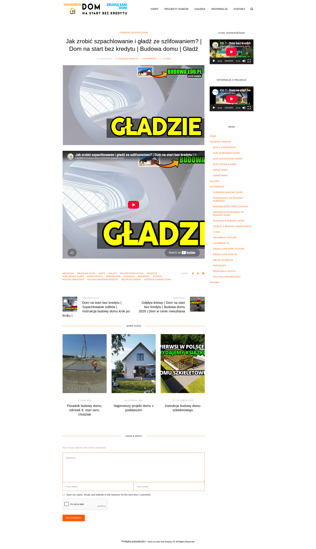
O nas (216, 231)
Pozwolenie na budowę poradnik (227, 199)
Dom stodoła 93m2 (225, 164)
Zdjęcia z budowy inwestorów (232, 226)
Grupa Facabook (223, 259)
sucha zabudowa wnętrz (103, 279)
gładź (113, 273)
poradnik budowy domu (133, 32)
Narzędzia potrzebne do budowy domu (228, 213)
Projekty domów (220, 141)
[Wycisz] (244, 61)
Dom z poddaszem (224, 147)
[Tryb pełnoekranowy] (249, 61)
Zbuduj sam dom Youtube (228, 248)
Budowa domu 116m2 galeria (230, 206)
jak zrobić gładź (74, 276)
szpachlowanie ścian (158, 279)
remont (130, 276)
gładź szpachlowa (133, 273)
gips (102, 273)
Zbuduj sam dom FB (225, 254)
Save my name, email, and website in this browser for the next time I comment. (108, 494)
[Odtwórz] (214, 61)
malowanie (114, 276)
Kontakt (215, 282)
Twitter (198, 273)
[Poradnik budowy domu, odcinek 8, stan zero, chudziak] (85, 363)
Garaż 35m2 (220, 169)
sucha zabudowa (74, 279)
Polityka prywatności (227, 276)
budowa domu (87, 273)
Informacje (217, 186)
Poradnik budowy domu (228, 192)
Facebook (193, 273)
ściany (158, 276)
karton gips (96, 276)
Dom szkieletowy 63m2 (227, 158)
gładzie (152, 273)
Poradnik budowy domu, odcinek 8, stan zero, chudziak (84, 410)
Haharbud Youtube (225, 237)
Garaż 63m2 (220, 175)
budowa (69, 273)
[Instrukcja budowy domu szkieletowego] (183, 363)
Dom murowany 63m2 (226, 152)
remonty (144, 276)
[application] (231, 51)
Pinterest (203, 273)
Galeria (214, 181)
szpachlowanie (132, 279)
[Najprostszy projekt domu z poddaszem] (134, 363)
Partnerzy (219, 265)
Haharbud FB (221, 243)
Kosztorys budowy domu (228, 220)
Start (213, 136)
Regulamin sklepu (224, 271)
